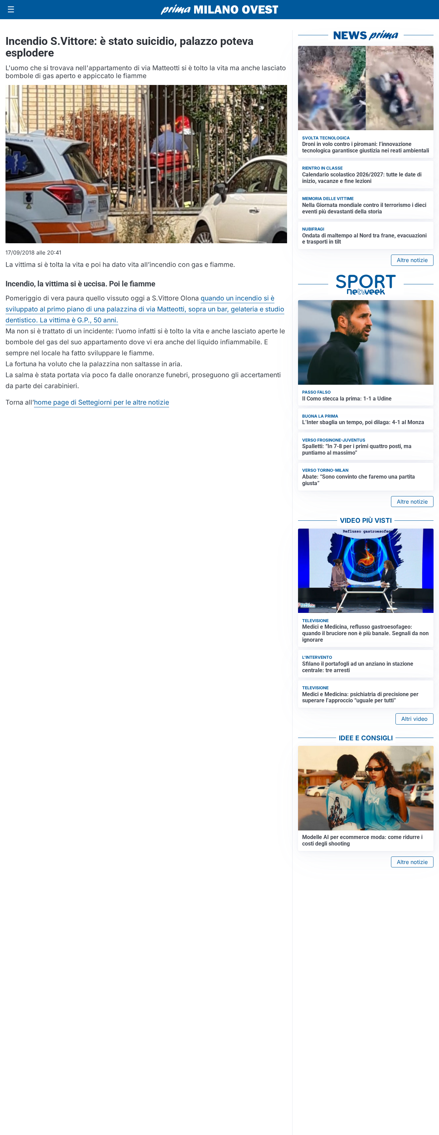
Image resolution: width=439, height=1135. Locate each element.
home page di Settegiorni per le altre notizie (101, 402)
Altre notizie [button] (412, 260)
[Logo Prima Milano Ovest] (219, 9)
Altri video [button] (414, 718)
